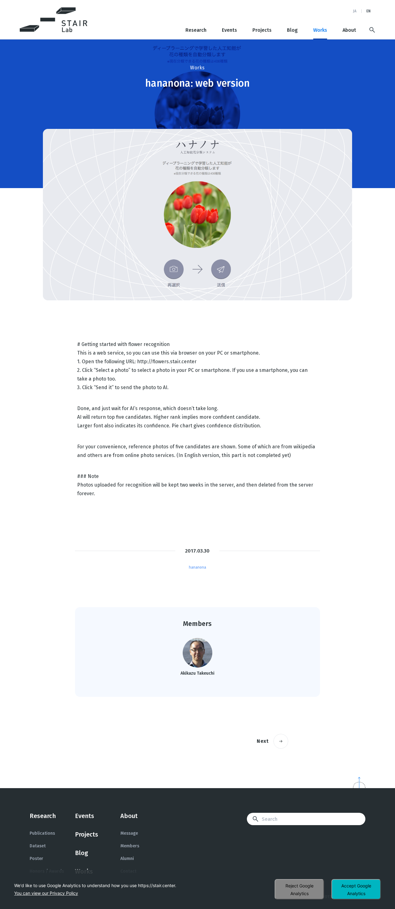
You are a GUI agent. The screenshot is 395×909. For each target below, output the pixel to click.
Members (129, 846)
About (349, 30)
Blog (292, 30)
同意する (356, 889)
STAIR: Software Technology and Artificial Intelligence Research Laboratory (54, 19)
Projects (262, 30)
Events (229, 30)
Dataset (38, 846)
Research (195, 30)
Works (320, 30)
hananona (197, 567)
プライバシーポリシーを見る (46, 893)
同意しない (299, 889)
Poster (36, 858)
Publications (42, 833)
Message (129, 833)
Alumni (127, 858)
